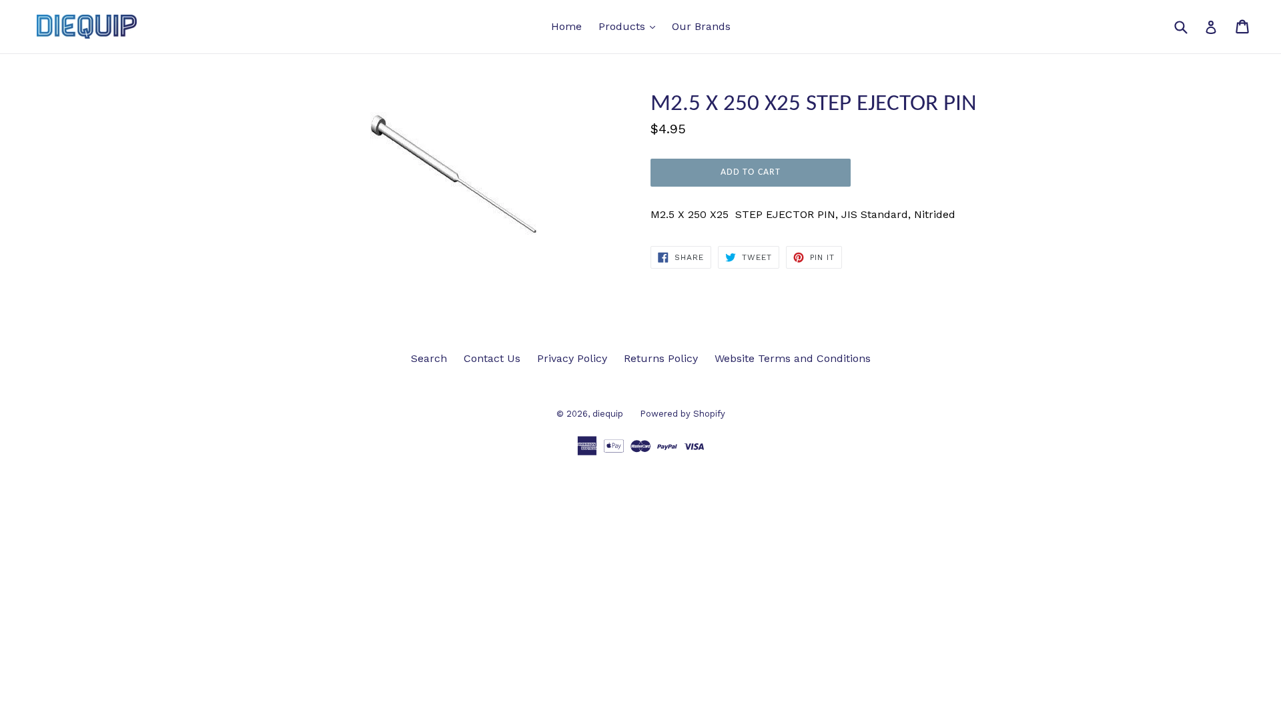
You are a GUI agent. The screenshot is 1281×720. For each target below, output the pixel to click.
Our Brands (701, 26)
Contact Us (492, 358)
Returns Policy (661, 358)
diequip (607, 414)
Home (566, 26)
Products (630, 26)
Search (429, 358)
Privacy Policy (572, 358)
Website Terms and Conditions (793, 358)
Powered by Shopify (682, 414)
